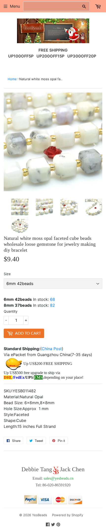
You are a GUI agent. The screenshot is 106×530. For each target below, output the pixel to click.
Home (12, 79)
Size (7, 274)
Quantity (11, 311)
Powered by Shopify (67, 515)
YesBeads (39, 515)
